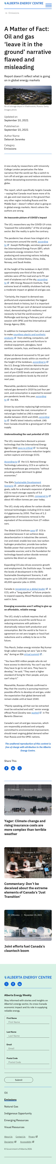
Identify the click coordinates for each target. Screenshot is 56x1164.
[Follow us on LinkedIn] (20, 984)
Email (9, 1044)
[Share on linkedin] (13, 768)
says (32, 530)
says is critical (25, 447)
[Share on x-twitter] (20, 768)
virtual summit (31, 654)
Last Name (11, 1032)
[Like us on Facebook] (13, 984)
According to (10, 461)
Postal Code (12, 1058)
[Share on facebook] (6, 768)
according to (39, 361)
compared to (41, 496)
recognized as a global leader (30, 588)
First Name (12, 1018)
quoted (35, 712)
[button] (49, 5)
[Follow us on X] (6, 984)
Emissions (14, 12)
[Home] (23, 3)
